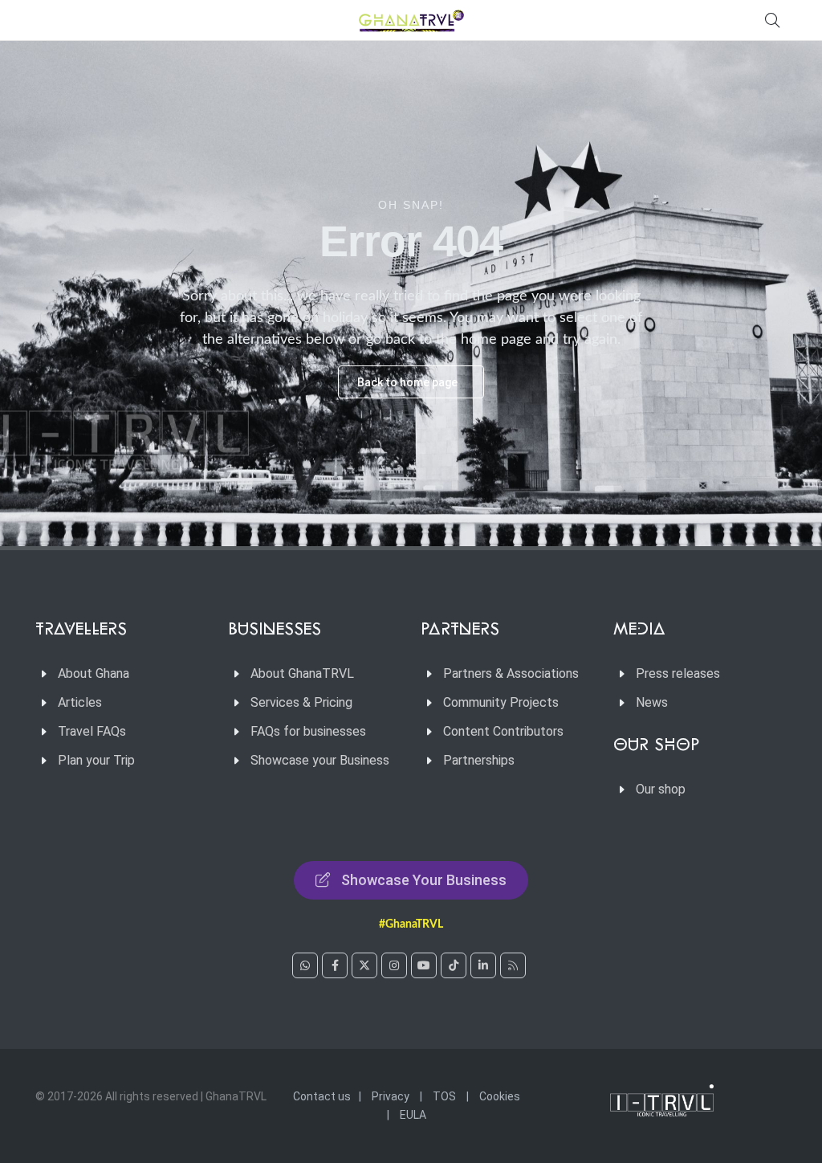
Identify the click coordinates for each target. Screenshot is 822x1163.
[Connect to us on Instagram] (394, 965)
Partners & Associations (511, 673)
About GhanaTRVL (302, 673)
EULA (413, 1114)
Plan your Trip (96, 760)
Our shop (661, 789)
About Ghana (93, 673)
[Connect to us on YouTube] (424, 965)
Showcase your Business (319, 760)
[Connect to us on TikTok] (453, 965)
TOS (444, 1096)
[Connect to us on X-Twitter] (364, 965)
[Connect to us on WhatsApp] (305, 965)
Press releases (678, 673)
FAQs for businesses (308, 731)
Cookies (499, 1096)
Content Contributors (503, 731)
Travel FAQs (92, 731)
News (652, 702)
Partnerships (479, 760)
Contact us (322, 1096)
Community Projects (501, 702)
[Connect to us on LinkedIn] (483, 965)
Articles (80, 702)
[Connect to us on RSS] (513, 965)
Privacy (390, 1096)
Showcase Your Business (424, 879)
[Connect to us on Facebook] (335, 965)
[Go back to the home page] (411, 20)
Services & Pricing (301, 702)
